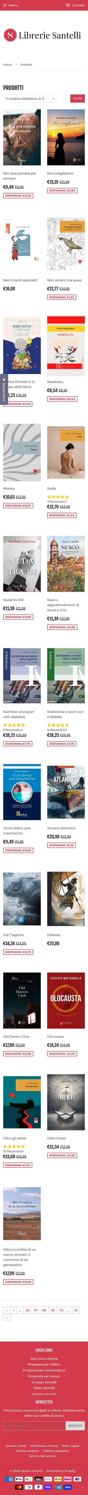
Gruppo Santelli (44, 1382)
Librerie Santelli (31, 1470)
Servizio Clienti (16, 1445)
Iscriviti (75, 1426)
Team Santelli (44, 1388)
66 (27, 1310)
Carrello (78, 5)
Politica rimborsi (27, 1451)
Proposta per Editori (44, 1364)
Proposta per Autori (44, 1376)
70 (61, 1310)
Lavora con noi (44, 1394)
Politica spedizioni (56, 1451)
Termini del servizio (42, 1456)
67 (36, 1310)
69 (53, 1310)
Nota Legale (70, 1445)
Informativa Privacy (44, 1445)
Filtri (77, 98)
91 (76, 1310)
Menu (13, 5)
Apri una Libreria (44, 1359)
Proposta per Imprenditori (44, 1370)
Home (7, 64)
